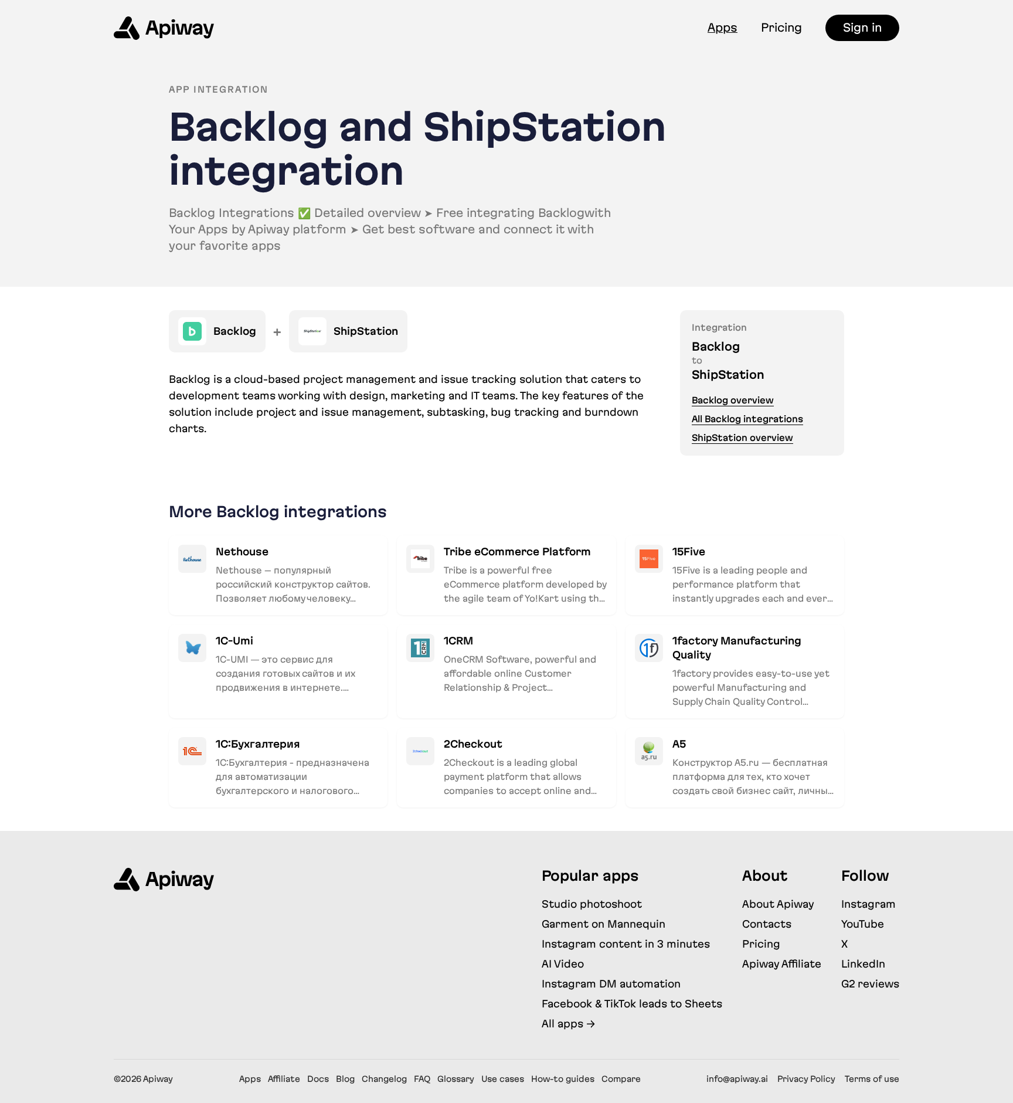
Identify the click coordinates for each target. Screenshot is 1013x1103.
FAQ (422, 1079)
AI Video (563, 963)
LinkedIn (863, 963)
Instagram (868, 903)
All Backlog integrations (747, 419)
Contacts (766, 923)
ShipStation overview (742, 438)
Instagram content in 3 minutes (626, 943)
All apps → (568, 1023)
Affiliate (284, 1079)
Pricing (781, 27)
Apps (722, 27)
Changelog (384, 1079)
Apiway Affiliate (781, 963)
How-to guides (562, 1079)
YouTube (862, 923)
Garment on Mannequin (603, 923)
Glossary (455, 1079)
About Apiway (778, 903)
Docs (318, 1079)
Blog (345, 1079)
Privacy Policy (806, 1079)
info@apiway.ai (737, 1079)
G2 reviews (870, 983)
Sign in (862, 27)
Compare (621, 1079)
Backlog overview (733, 400)
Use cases (502, 1079)
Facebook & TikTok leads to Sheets (632, 1003)
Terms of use (872, 1079)
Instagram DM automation (611, 983)
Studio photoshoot (592, 903)
